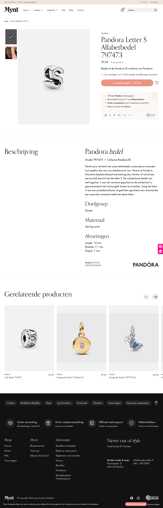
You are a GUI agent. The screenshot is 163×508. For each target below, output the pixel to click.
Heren (7, 450)
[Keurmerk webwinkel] (150, 115)
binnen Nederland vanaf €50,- (128, 103)
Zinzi (48, 403)
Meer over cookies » (153, 504)
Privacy (59, 460)
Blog (71, 10)
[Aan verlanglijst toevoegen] (157, 82)
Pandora (104, 33)
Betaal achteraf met (118, 106)
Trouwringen (114, 403)
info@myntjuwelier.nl (143, 460)
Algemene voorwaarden (68, 455)
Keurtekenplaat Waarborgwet (63, 477)
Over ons (34, 450)
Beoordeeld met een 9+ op (125, 99)
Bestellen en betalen (66, 445)
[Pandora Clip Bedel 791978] (29, 338)
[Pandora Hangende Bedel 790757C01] (134, 338)
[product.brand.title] (146, 265)
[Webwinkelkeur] (152, 499)
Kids (6, 455)
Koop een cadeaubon (138, 403)
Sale (63, 10)
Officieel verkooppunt (120, 95)
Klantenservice (37, 445)
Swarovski (82, 403)
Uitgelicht (51, 10)
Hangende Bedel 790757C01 (122, 377)
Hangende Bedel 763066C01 (70, 377)
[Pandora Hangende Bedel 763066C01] (81, 338)
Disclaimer (61, 470)
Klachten (60, 465)
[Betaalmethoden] (118, 115)
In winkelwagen (127, 83)
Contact (80, 10)
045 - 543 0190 (141, 463)
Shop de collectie (30, 2)
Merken (37, 10)
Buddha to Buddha (30, 403)
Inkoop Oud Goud (39, 455)
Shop (25, 10)
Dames (7, 445)
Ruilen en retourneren (66, 450)
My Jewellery (64, 403)
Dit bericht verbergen (136, 504)
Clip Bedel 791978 (12, 377)
